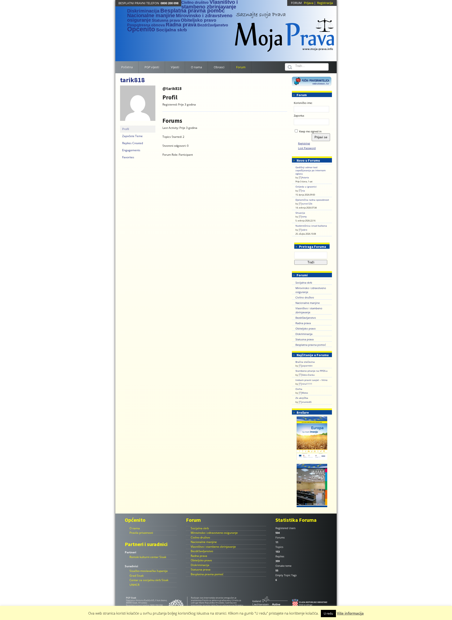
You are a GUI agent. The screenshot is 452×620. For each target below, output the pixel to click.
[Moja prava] (285, 29)
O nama (134, 528)
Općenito (141, 29)
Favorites (128, 157)
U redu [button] (328, 613)
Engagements (131, 150)
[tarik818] (137, 105)
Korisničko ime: (303, 103)
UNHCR (134, 585)
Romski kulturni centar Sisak (147, 557)
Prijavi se (321, 137)
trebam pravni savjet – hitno (311, 380)
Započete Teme (132, 136)
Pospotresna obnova (146, 25)
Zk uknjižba (301, 398)
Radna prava (181, 25)
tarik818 (132, 80)
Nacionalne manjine (151, 15)
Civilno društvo (195, 2)
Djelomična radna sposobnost (312, 199)
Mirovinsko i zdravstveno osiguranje (214, 532)
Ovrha (298, 389)
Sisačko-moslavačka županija (148, 571)
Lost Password (307, 148)
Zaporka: (299, 115)
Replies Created (132, 143)
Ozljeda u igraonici (306, 186)
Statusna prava (166, 20)
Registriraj (304, 143)
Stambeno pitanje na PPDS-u (311, 370)
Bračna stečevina (305, 361)
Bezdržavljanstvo (212, 25)
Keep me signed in (310, 131)
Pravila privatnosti (141, 532)
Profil (125, 129)
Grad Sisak (136, 575)
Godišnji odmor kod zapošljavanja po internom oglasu (310, 170)
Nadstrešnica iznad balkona (311, 225)
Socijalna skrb (171, 29)
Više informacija (350, 613)
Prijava (308, 3)
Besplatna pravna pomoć (192, 11)
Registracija (325, 3)
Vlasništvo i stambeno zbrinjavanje (213, 546)
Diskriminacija (143, 10)
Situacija (300, 212)
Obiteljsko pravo (198, 20)
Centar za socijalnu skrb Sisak (148, 580)
